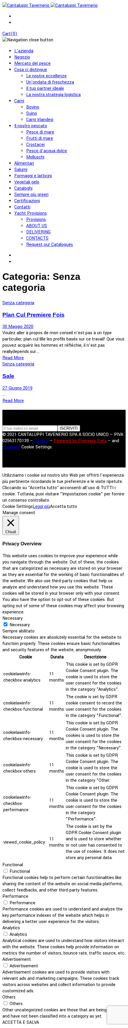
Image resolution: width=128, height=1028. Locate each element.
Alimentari (24, 163)
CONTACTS (37, 238)
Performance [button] (15, 896)
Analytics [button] (11, 928)
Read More (13, 358)
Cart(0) (9, 34)
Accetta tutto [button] (63, 506)
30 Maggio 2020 (17, 327)
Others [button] (8, 997)
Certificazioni (27, 201)
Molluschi (35, 157)
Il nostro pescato (30, 126)
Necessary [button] (12, 618)
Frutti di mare (39, 138)
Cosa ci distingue (30, 70)
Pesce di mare (40, 132)
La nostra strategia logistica (53, 95)
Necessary (20, 625)
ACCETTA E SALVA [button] (20, 1022)
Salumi (20, 170)
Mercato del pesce (32, 63)
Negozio (22, 57)
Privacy (41, 441)
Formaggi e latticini (33, 176)
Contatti (22, 207)
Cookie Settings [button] (36, 447)
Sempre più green (31, 195)
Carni (19, 101)
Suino (31, 113)
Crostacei (35, 145)
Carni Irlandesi (39, 120)
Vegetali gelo (26, 182)
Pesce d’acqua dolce (46, 151)
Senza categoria (18, 303)
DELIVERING (38, 232)
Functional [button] (12, 865)
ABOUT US (36, 226)
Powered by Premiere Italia (80, 441)
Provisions (36, 219)
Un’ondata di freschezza (50, 82)
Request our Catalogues (49, 244)
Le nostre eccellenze (46, 76)
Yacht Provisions (30, 213)
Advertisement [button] (16, 959)
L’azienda (23, 51)
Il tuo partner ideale (45, 88)
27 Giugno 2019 (17, 388)
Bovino (32, 107)
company (11, 447)
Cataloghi (23, 188)
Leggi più (41, 506)
